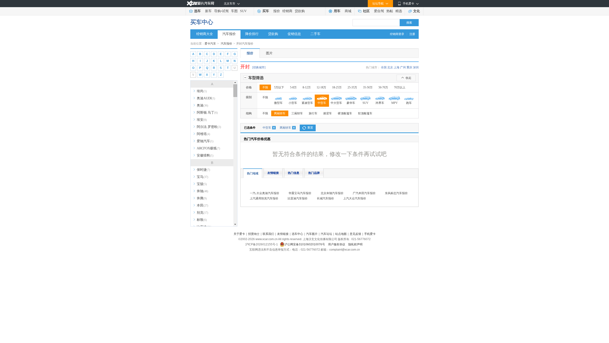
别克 (202, 212)
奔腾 (202, 198)
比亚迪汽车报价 (298, 198)
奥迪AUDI (206, 98)
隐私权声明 (355, 244)
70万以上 (399, 87)
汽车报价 (229, 34)
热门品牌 (314, 173)
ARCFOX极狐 (208, 148)
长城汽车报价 (325, 198)
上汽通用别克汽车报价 (264, 198)
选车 (197, 11)
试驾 (225, 11)
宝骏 (202, 184)
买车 (265, 11)
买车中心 (201, 22)
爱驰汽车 (205, 141)
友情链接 (273, 173)
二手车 (315, 34)
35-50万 (368, 87)
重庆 (409, 67)
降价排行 (252, 34)
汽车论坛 (326, 234)
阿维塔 (203, 134)
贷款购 (300, 11)
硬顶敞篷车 (345, 113)
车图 (234, 11)
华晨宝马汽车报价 (300, 193)
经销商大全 (204, 34)
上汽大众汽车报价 (354, 198)
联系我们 (268, 234)
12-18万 (321, 87)
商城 (348, 11)
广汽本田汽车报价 (364, 193)
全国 (384, 67)
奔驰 (202, 191)
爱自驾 (379, 11)
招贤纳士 (254, 234)
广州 (403, 67)
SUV (243, 11)
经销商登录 (397, 34)
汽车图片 (312, 234)
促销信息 (294, 34)
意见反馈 (355, 234)
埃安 (202, 119)
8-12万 (307, 87)
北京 (390, 67)
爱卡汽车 (210, 43)
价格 (249, 87)
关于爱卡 (239, 234)
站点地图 (341, 234)
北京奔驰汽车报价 (332, 193)
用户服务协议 (337, 244)
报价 (276, 11)
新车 (208, 11)
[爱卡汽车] (200, 3)
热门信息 (293, 173)
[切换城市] (258, 67)
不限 (265, 87)
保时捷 (203, 170)
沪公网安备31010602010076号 (305, 244)
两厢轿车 (279, 113)
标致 (202, 220)
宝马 (202, 177)
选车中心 (297, 234)
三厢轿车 (297, 113)
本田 (202, 205)
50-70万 (383, 87)
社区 (366, 11)
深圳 (416, 67)
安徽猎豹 (205, 155)
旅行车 (313, 113)
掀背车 (327, 113)
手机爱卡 (370, 234)
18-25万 (337, 87)
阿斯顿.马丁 (207, 112)
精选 (398, 11)
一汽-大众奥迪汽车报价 (264, 193)
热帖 (389, 11)
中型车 (267, 127)
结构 (249, 113)
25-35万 (352, 87)
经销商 (287, 11)
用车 (337, 11)
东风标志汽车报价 (396, 193)
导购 (217, 11)
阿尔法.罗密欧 (209, 127)
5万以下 (279, 87)
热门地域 (252, 173)
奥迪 (202, 105)
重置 (310, 127)
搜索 (409, 22)
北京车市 (229, 3)
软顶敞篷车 (365, 113)
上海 (396, 67)
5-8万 (293, 87)
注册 (412, 34)
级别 (249, 97)
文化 (416, 11)
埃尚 (202, 91)
